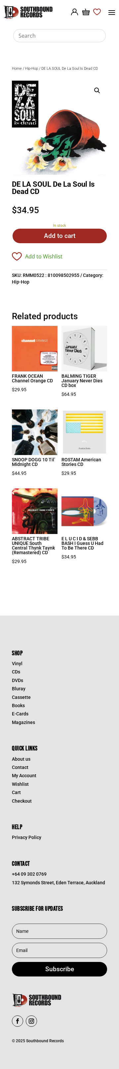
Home (17, 68)
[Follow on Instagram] (31, 1021)
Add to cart (59, 236)
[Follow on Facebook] (17, 1021)
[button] (97, 90)
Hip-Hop (31, 68)
